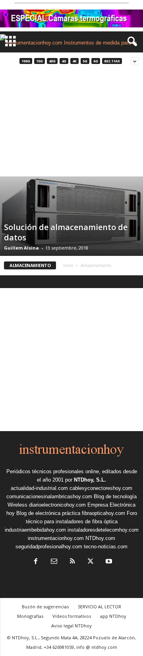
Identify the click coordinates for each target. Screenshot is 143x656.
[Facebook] (36, 562)
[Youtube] (108, 562)
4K (74, 61)
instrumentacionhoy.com (56, 538)
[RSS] (72, 562)
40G (52, 61)
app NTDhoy (113, 616)
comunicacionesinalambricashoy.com (49, 496)
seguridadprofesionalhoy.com (48, 547)
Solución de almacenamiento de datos (66, 232)
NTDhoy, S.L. (90, 480)
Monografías (30, 616)
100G (25, 61)
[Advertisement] (71, 123)
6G (95, 61)
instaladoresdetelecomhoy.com (103, 530)
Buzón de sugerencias (45, 607)
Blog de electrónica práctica (48, 513)
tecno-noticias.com (106, 547)
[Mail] (54, 562)
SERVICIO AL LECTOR (99, 607)
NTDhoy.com (100, 538)
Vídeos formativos (71, 616)
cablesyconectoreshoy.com (101, 488)
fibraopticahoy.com (103, 513)
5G (85, 61)
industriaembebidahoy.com (35, 530)
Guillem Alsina (21, 248)
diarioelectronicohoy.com (57, 505)
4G (64, 61)
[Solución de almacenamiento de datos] (71, 213)
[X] (90, 562)
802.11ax (112, 61)
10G (39, 61)
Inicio (68, 265)
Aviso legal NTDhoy (71, 626)
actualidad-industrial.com (39, 488)
